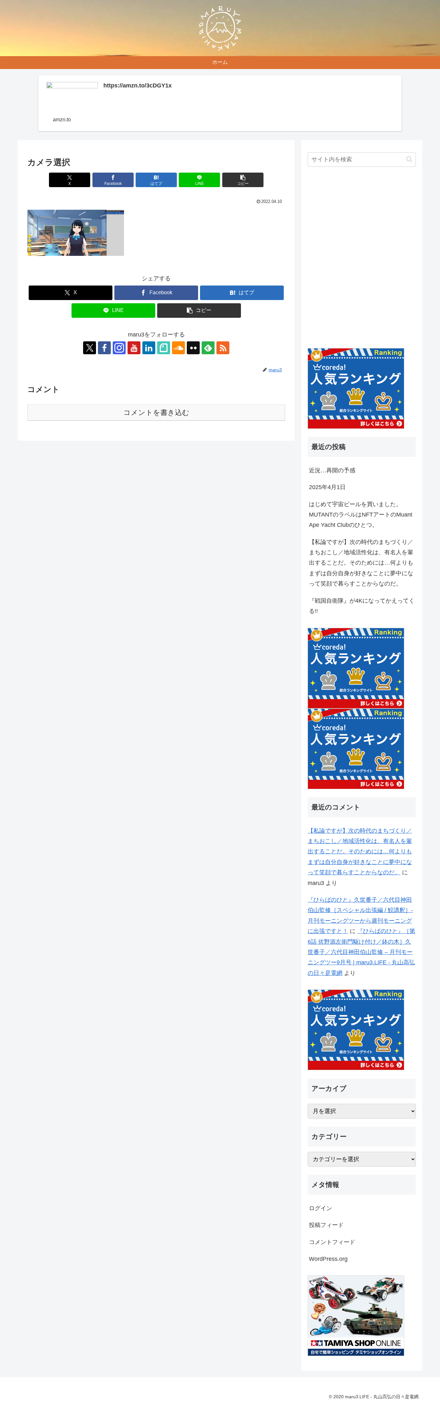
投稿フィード (326, 1225)
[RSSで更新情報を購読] (222, 347)
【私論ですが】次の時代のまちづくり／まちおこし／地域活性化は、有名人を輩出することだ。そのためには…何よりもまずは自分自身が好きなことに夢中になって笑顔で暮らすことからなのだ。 (361, 563)
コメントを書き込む (156, 412)
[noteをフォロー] (163, 347)
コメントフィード (332, 1242)
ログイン (320, 1208)
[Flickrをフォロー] (193, 347)
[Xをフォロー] (89, 347)
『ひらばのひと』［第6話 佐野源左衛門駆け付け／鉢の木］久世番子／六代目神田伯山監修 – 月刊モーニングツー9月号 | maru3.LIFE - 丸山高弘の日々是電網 (361, 952)
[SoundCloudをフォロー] (178, 347)
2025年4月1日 (327, 487)
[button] (242, 180)
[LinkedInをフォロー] (148, 347)
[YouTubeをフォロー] (134, 347)
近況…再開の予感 (332, 470)
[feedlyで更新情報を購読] (208, 347)
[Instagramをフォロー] (119, 347)
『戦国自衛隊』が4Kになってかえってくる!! (362, 606)
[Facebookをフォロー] (104, 347)
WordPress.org (328, 1259)
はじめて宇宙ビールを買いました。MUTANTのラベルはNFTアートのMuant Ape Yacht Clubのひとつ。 (360, 514)
